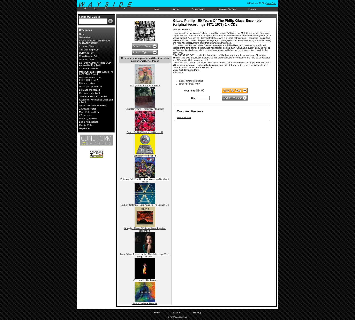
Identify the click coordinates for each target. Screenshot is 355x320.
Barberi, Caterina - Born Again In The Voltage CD (145, 205)
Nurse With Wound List (90, 86)
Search (252, 9)
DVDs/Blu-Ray (86, 53)
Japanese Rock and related (93, 96)
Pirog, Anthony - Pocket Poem (145, 85)
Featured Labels (87, 83)
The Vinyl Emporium (89, 49)
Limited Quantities (88, 118)
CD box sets (85, 115)
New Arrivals (85, 37)
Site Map (197, 312)
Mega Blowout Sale (88, 56)
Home (156, 9)
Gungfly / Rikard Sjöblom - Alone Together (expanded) (145, 229)
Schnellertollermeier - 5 (145, 155)
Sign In (175, 9)
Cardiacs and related (89, 93)
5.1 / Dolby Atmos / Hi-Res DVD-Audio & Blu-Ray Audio (95, 64)
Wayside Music (107, 6)
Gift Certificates (87, 59)
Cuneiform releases (89, 68)
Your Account (198, 9)
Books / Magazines (88, 122)
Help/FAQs (84, 128)
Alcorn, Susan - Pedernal (145, 303)
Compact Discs (87, 46)
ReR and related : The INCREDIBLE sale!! (90, 78)
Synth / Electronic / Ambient (92, 105)
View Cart (271, 3)
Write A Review (184, 117)
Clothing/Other (86, 125)
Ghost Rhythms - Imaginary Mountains (145, 109)
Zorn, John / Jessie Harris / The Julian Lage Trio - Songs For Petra (145, 255)
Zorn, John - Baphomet (144, 280)
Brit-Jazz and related (89, 90)
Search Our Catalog (89, 17)
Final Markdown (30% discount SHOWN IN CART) (94, 41)
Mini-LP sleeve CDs (89, 112)
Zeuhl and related (87, 108)
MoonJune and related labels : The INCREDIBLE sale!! (96, 73)
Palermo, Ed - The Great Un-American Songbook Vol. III (144, 180)
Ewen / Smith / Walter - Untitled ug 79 (145, 132)
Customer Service (227, 9)
